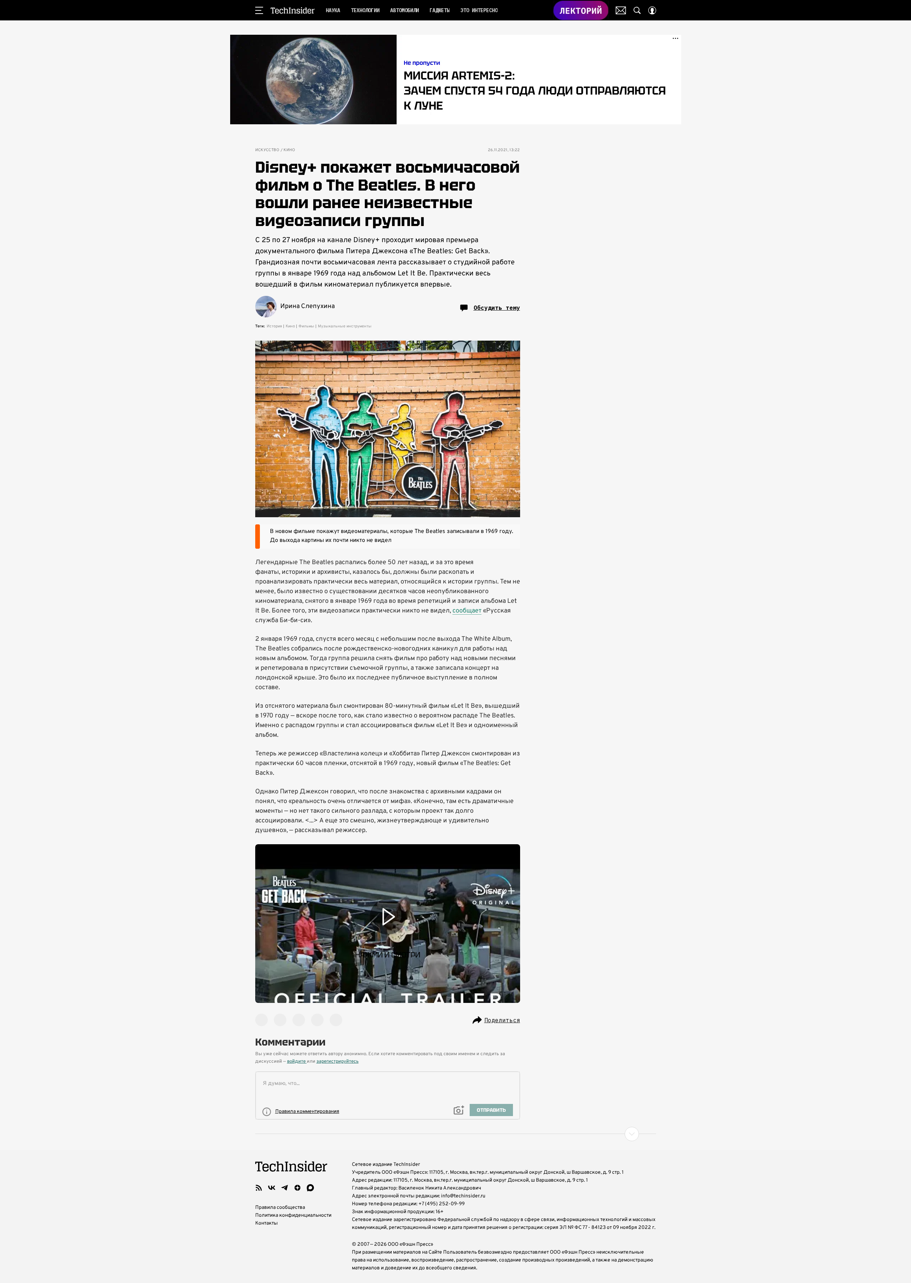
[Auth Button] (652, 10)
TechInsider (292, 10)
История (274, 326)
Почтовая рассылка (621, 10)
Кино (289, 150)
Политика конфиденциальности (293, 1215)
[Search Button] (637, 10)
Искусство (267, 150)
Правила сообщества (280, 1208)
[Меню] (259, 10)
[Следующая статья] (455, 1134)
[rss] (258, 1187)
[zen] (297, 1187)
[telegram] (284, 1187)
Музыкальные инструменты (345, 326)
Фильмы (306, 326)
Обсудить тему (497, 307)
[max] (310, 1187)
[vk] (271, 1187)
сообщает (466, 611)
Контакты (266, 1223)
